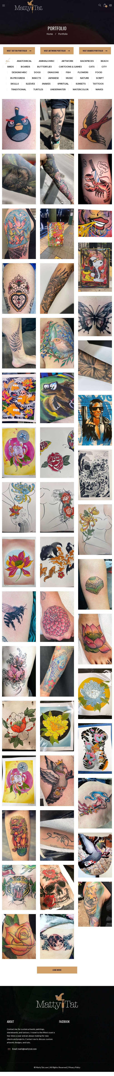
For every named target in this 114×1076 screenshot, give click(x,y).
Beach (104, 61)
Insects (36, 78)
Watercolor (80, 89)
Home (50, 33)
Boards (25, 66)
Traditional (18, 89)
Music (69, 78)
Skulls (15, 83)
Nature (84, 78)
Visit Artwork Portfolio (55, 50)
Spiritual (63, 83)
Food (98, 72)
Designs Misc (19, 72)
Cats (92, 66)
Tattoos (98, 83)
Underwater (58, 89)
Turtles (38, 89)
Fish (68, 72)
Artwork (67, 61)
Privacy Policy (74, 1067)
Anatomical (24, 61)
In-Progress (17, 78)
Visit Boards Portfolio (93, 50)
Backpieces (87, 61)
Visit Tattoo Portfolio (17, 50)
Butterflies (44, 66)
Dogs (37, 72)
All (8, 61)
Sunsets (81, 83)
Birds (10, 66)
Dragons (53, 72)
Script (100, 78)
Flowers (83, 72)
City (104, 66)
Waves (99, 89)
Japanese (53, 78)
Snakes (46, 83)
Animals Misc (46, 61)
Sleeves (30, 83)
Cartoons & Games (70, 66)
